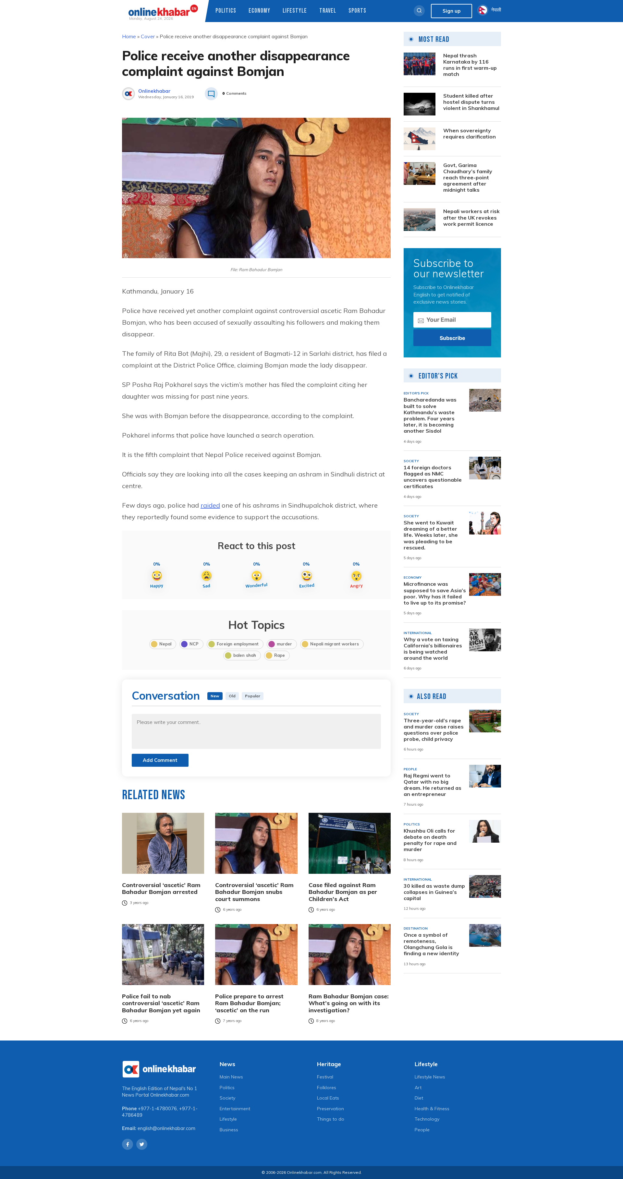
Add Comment (160, 760)
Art (418, 1087)
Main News (231, 1077)
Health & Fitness (432, 1109)
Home (129, 36)
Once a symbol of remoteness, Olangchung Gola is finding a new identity (431, 944)
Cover (148, 36)
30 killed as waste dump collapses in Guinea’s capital (434, 892)
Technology (427, 1119)
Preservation (330, 1109)
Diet (419, 1098)
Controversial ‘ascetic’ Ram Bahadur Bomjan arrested (161, 889)
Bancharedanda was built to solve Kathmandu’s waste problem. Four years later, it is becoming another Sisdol (430, 415)
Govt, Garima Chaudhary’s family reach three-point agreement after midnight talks (467, 177)
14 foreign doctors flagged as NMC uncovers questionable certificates (433, 476)
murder (284, 643)
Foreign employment (238, 643)
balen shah (244, 655)
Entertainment (235, 1109)
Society (227, 1098)
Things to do (330, 1119)
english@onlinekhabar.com (166, 1128)
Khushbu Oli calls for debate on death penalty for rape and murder (430, 840)
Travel (327, 11)
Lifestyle (295, 11)
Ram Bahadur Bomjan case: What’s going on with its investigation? (349, 1003)
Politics (225, 11)
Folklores (326, 1087)
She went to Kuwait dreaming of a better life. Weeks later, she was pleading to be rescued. (431, 535)
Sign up (451, 11)
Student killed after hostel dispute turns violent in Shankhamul (471, 102)
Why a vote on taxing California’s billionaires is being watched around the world (433, 648)
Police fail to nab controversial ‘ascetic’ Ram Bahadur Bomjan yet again (161, 1003)
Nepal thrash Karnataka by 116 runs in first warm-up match (470, 65)
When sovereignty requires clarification (469, 133)
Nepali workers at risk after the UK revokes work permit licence (471, 217)
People (422, 1130)
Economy (259, 11)
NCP (194, 643)
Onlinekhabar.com (169, 1095)
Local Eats (328, 1098)
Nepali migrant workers (334, 643)
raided (210, 505)
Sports (357, 11)
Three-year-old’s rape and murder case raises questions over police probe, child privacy (434, 729)
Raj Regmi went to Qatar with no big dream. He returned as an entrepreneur (432, 785)
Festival (325, 1077)
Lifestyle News (430, 1077)
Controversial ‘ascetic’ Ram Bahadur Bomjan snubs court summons (254, 892)
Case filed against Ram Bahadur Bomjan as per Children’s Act (343, 892)
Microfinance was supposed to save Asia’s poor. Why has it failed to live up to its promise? (435, 593)
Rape (279, 655)
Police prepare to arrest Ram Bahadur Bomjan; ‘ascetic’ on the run (249, 1003)
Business (229, 1130)
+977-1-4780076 (157, 1109)
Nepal (165, 643)
